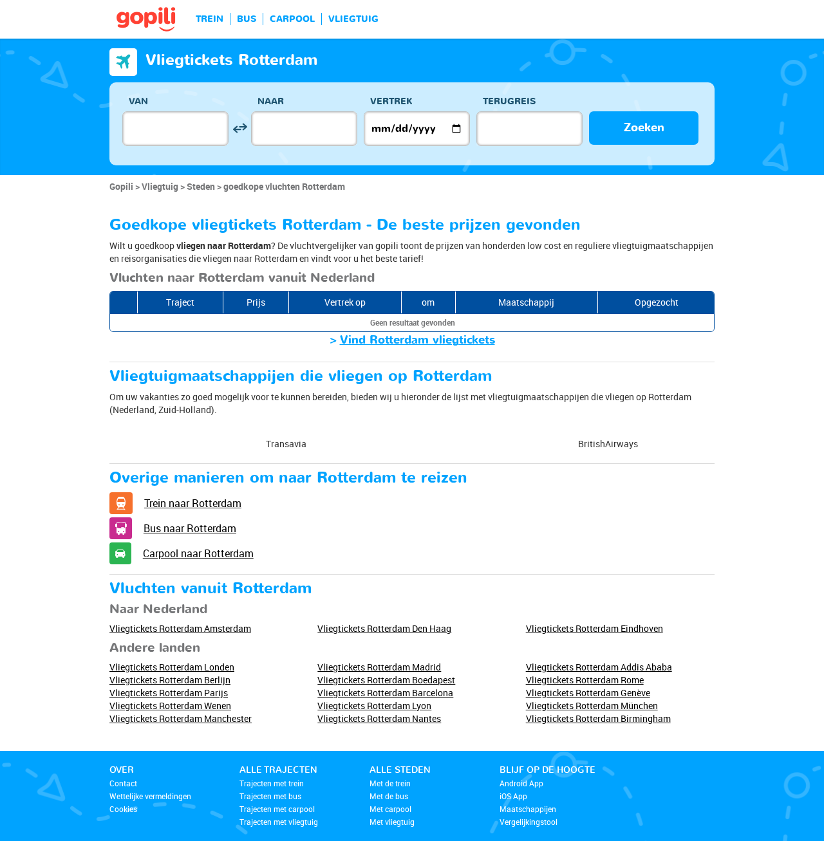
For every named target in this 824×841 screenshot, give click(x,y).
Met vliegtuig (392, 822)
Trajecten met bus (270, 796)
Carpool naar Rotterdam (198, 553)
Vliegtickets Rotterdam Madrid (379, 667)
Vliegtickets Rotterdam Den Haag (384, 628)
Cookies (123, 809)
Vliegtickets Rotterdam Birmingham (598, 718)
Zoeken (644, 128)
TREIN (209, 19)
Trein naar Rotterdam (192, 503)
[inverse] (240, 128)
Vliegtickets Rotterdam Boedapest (386, 680)
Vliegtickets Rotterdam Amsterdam (180, 628)
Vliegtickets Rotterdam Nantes (379, 718)
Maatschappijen (528, 809)
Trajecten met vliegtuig (278, 822)
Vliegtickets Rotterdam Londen (171, 667)
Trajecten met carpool (277, 809)
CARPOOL (292, 19)
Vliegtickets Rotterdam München (592, 705)
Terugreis (509, 101)
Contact (123, 783)
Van (138, 101)
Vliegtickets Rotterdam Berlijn (169, 680)
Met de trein (390, 783)
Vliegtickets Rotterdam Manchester (180, 718)
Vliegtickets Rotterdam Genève (588, 693)
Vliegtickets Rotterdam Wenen (170, 705)
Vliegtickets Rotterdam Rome (585, 680)
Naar (271, 101)
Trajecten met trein (271, 783)
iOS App (513, 796)
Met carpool (390, 809)
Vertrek (391, 101)
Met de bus (389, 796)
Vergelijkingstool (528, 822)
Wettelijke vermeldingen (150, 796)
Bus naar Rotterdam (190, 528)
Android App (521, 783)
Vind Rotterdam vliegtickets (417, 340)
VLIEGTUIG (353, 19)
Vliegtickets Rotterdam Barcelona (385, 693)
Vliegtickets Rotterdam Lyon (374, 705)
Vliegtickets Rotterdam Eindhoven (594, 628)
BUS (246, 19)
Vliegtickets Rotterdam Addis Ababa (599, 667)
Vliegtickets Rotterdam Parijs (168, 693)
